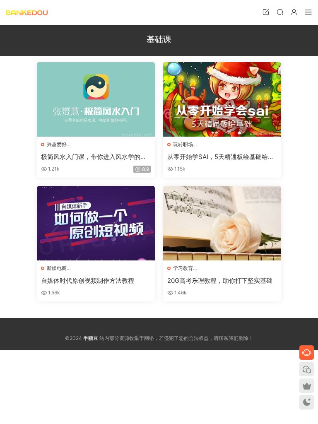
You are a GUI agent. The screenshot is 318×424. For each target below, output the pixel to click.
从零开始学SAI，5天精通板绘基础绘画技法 (220, 157)
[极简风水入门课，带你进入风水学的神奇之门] (96, 99)
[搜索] (280, 12)
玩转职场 (183, 144)
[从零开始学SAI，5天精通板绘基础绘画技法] (222, 99)
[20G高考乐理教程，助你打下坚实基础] (222, 223)
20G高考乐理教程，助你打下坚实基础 (219, 280)
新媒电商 (57, 268)
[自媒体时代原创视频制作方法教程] (96, 223)
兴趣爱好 (57, 144)
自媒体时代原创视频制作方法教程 (87, 280)
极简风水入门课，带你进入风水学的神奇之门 (94, 157)
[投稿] (266, 12)
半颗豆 (27, 12)
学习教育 (183, 268)
